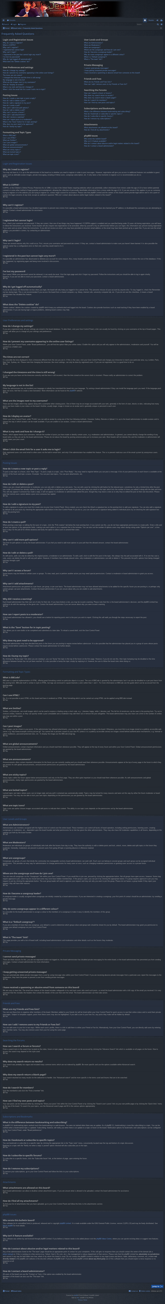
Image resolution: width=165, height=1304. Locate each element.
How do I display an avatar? (13, 85)
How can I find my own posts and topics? (99, 103)
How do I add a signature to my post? (17, 103)
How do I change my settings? (14, 70)
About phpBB (8, 1226)
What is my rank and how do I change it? (18, 87)
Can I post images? (10, 142)
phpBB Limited (65, 1223)
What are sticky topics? (11, 150)
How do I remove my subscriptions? (97, 119)
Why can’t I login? (9, 52)
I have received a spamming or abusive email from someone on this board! (112, 73)
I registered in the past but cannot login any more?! (22, 55)
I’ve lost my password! (11, 57)
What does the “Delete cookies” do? (16, 61)
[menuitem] (145, 20)
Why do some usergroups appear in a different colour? (104, 55)
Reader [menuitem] (151, 20)
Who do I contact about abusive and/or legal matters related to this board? (111, 143)
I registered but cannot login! (13, 50)
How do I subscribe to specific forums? (98, 116)
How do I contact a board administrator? (99, 146)
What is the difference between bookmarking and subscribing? (107, 111)
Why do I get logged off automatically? (17, 59)
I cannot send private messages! (96, 68)
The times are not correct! (12, 75)
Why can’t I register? (10, 47)
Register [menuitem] (162, 20)
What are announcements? (13, 147)
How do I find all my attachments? (97, 130)
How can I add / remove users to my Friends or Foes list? (105, 84)
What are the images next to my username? (19, 82)
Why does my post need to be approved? (18, 124)
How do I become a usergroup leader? (98, 52)
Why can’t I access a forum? (13, 112)
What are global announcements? (15, 145)
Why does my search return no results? (98, 95)
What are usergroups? (92, 47)
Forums (12, 20)
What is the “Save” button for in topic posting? (20, 122)
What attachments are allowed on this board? (101, 127)
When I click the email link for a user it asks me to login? (24, 89)
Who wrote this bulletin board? (95, 139)
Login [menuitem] (157, 20)
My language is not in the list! (14, 80)
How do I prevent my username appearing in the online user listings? (28, 73)
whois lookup (8, 1254)
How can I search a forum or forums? (98, 93)
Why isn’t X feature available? (95, 141)
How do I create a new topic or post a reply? (19, 98)
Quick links (4, 20)
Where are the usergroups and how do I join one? (102, 50)
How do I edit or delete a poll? (14, 110)
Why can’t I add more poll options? (16, 108)
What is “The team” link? (93, 59)
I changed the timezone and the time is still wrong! (21, 78)
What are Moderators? (92, 45)
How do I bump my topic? (12, 126)
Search (6, 24)
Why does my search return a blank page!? (100, 98)
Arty (78, 1297)
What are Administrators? (93, 43)
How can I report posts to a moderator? (17, 119)
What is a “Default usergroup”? (95, 57)
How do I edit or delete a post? (14, 101)
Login (14, 24)
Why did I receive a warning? (13, 117)
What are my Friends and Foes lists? (98, 82)
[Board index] (66, 9)
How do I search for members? (95, 100)
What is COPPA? (9, 45)
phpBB (72, 391)
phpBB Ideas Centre (104, 1239)
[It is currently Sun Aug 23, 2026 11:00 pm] (161, 28)
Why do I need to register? (13, 43)
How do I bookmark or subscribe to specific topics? (103, 114)
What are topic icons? (11, 154)
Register (23, 24)
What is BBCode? (9, 135)
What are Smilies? (9, 140)
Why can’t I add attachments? (14, 115)
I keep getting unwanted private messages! (100, 70)
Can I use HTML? (9, 138)
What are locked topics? (12, 152)
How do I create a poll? (11, 105)
